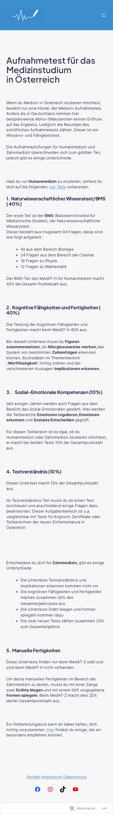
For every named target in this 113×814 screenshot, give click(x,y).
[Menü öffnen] (103, 15)
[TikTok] (63, 789)
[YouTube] (75, 789)
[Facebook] (37, 789)
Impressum (52, 777)
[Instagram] (50, 789)
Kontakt (33, 777)
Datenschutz (74, 777)
